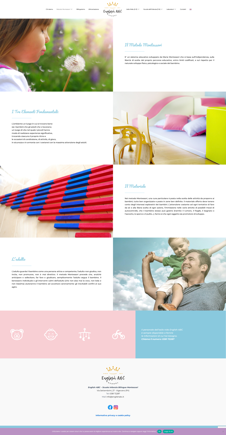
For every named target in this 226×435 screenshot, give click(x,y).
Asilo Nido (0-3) (131, 9)
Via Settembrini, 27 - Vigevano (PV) (113, 390)
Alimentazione (94, 9)
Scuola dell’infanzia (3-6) (151, 9)
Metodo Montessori (63, 9)
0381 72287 (115, 394)
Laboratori (170, 9)
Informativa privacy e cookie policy (113, 415)
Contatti (183, 9)
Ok (159, 431)
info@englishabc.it (115, 397)
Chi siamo (49, 9)
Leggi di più (168, 431)
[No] (223, 431)
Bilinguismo (81, 9)
